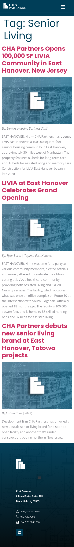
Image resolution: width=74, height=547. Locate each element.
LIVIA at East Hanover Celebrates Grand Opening (35, 190)
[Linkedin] (19, 532)
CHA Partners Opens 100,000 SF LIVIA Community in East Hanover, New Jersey (34, 59)
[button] (39, 477)
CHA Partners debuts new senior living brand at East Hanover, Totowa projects (34, 340)
